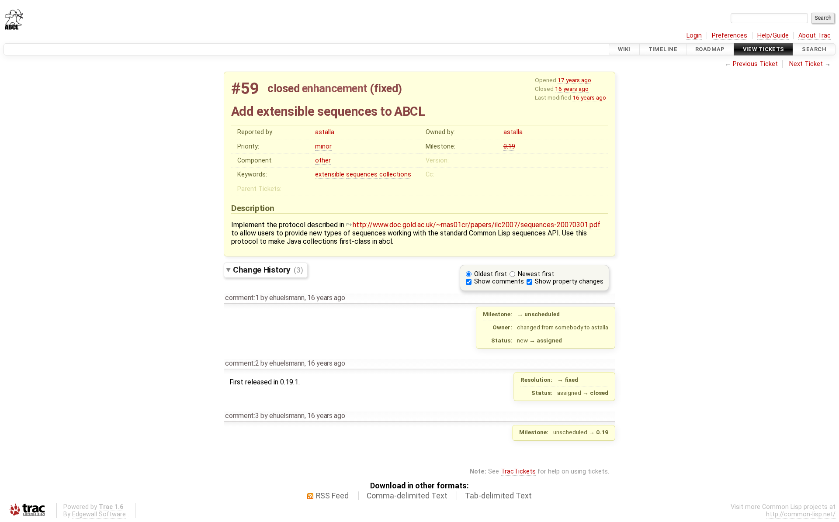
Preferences (729, 35)
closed (283, 88)
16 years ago (572, 88)
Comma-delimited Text (407, 495)
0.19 (509, 146)
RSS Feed (332, 495)
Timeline (662, 49)
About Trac (814, 35)
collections (395, 174)
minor (323, 146)
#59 (245, 88)
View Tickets (763, 49)
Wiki (624, 49)
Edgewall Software (99, 514)
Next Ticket (806, 64)
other (323, 160)
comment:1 (242, 298)
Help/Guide (773, 35)
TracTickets (518, 471)
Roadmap (710, 49)
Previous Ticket (755, 64)
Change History (268, 270)
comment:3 (242, 415)
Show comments (499, 281)
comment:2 (242, 363)
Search (814, 49)
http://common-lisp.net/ (801, 514)
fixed (386, 88)
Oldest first (490, 274)
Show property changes (569, 281)
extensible (329, 174)
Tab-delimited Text (498, 495)
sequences (362, 174)
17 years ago (574, 79)
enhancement (334, 88)
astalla (324, 132)
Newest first (536, 274)
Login (694, 35)
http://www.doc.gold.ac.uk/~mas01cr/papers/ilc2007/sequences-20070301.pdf (476, 225)
